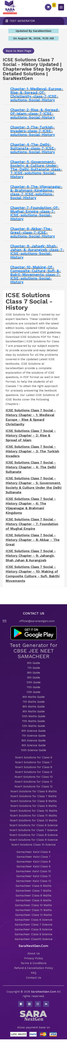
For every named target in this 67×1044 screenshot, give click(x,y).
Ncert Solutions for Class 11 (33, 781)
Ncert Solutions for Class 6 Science (33, 825)
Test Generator (22, 21)
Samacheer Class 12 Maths (33, 915)
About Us (33, 953)
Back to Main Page (18, 51)
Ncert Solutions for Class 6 (33, 757)
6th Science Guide (34, 730)
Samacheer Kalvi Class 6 (33, 852)
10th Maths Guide (33, 716)
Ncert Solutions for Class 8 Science (33, 835)
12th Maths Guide (33, 726)
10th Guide (34, 682)
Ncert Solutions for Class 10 (34, 776)
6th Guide (33, 663)
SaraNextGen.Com (44, 991)
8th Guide (33, 672)
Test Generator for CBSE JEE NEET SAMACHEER (34, 650)
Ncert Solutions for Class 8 (33, 767)
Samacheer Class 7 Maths (33, 890)
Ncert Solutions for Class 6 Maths (33, 791)
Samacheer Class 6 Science (33, 919)
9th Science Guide (34, 745)
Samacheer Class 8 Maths (33, 895)
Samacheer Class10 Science (33, 939)
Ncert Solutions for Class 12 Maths (33, 820)
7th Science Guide (34, 735)
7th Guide (33, 667)
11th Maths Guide (33, 721)
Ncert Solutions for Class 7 (33, 762)
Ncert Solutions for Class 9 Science (33, 839)
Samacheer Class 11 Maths (33, 910)
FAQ (33, 972)
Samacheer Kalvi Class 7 (33, 856)
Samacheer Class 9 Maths (33, 900)
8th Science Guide (34, 740)
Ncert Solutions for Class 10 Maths (33, 810)
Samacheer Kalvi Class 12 (33, 881)
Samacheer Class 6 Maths (33, 885)
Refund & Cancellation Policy (33, 968)
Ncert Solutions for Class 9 (33, 772)
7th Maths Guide (34, 701)
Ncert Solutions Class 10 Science (33, 844)
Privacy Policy (33, 958)
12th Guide (33, 692)
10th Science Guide (33, 750)
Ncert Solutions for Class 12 (33, 786)
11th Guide (33, 687)
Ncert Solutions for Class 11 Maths (33, 815)
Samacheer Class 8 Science (33, 929)
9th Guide (33, 677)
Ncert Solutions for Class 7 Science (33, 830)
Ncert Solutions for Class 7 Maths (33, 796)
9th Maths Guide (34, 711)
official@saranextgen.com (37, 621)
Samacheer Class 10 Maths (33, 905)
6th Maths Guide (34, 697)
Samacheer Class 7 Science (33, 924)
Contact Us (33, 977)
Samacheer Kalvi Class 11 (33, 876)
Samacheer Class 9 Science (33, 934)
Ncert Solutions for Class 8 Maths (33, 801)
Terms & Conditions (33, 963)
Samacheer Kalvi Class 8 (33, 861)
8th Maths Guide (34, 706)
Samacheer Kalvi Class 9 (33, 866)
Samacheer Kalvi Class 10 (33, 871)
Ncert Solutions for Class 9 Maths (33, 806)
